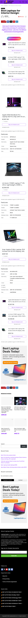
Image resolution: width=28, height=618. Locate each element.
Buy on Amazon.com (17, 50)
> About (4, 576)
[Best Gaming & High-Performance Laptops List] (20, 419)
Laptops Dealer (5, 534)
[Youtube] (7, 569)
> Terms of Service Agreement (9, 581)
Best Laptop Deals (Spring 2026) (9, 465)
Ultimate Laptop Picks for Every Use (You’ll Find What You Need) (20, 408)
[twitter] (4, 569)
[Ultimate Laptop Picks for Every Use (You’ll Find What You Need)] (20, 398)
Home (2, 5)
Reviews (6, 5)
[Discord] (12, 569)
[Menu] (1, 2)
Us (6, 576)
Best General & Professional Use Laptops (5, 430)
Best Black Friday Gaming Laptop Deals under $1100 (14, 467)
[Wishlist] (23, 2)
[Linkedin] (9, 569)
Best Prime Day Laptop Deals (8, 455)
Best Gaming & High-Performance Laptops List (20, 430)
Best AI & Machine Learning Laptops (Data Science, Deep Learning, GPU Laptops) (6, 409)
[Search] (20, 2)
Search (3, 444)
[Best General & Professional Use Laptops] (7, 419)
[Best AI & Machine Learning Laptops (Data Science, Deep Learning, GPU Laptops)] (7, 398)
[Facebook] (2, 569)
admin (6, 16)
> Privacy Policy (6, 579)
